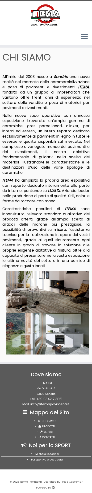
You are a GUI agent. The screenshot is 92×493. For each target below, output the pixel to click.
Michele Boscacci (47, 454)
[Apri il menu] (84, 36)
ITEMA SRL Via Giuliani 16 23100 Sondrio (46, 388)
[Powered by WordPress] (53, 486)
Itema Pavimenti (31, 482)
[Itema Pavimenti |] (46, 15)
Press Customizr (72, 482)
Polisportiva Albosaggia (47, 459)
